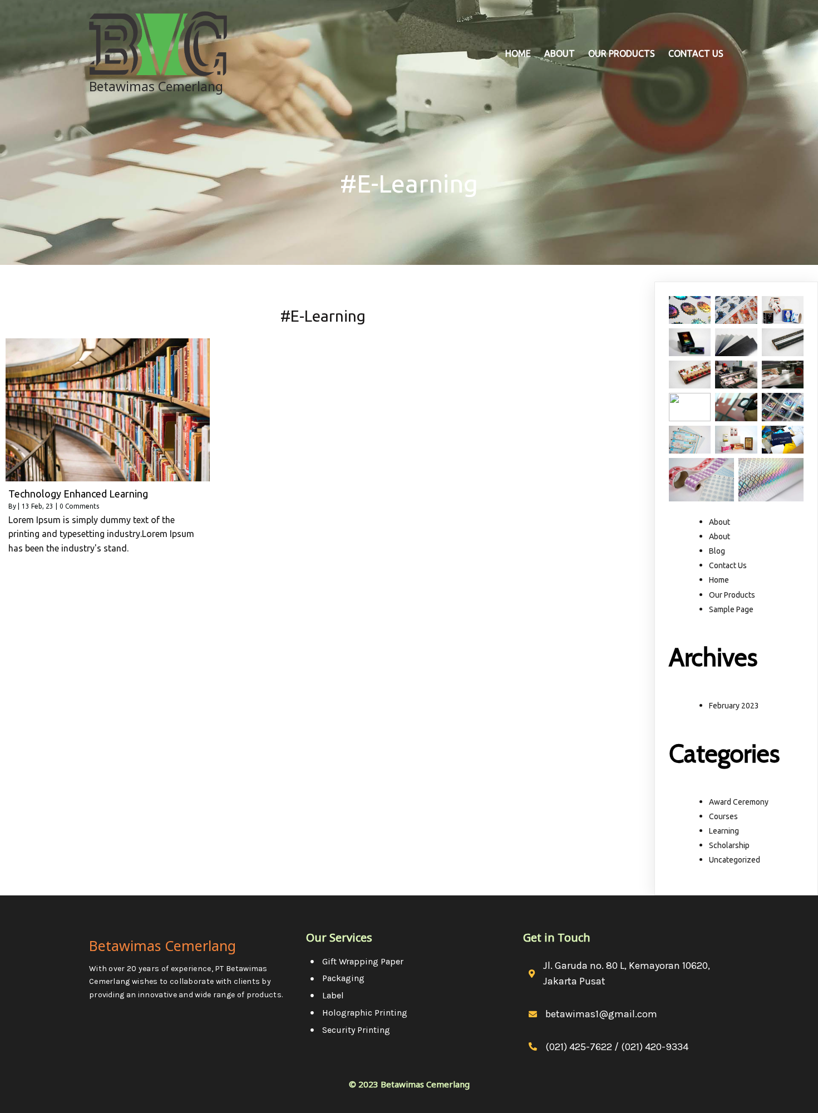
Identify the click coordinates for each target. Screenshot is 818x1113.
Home (719, 579)
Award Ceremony (738, 801)
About (719, 522)
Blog (717, 550)
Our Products (732, 594)
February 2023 (734, 705)
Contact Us (728, 565)
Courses (723, 816)
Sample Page (731, 609)
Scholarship (729, 845)
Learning (724, 830)
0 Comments (79, 506)
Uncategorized (734, 859)
